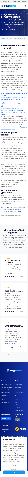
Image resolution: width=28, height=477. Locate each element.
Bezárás (14, 465)
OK (14, 472)
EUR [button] (18, 1)
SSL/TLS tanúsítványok (6, 387)
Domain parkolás (5, 390)
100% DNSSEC (18, 384)
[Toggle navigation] (25, 6)
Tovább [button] (13, 343)
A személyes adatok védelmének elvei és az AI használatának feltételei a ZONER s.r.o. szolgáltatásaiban (13, 100)
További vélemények (14, 355)
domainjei (13, 211)
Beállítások (14, 469)
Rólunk (16, 399)
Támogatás (4, 425)
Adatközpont (18, 390)
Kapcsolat (13, 1)
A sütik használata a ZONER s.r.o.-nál (11, 108)
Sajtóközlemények (19, 405)
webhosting (19, 209)
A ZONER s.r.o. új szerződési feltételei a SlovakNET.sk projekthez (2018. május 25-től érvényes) (13, 112)
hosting (4, 207)
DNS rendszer (18, 387)
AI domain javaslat (19, 392)
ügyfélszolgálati (14, 201)
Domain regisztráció (6, 384)
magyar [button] (24, 1)
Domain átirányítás (5, 392)
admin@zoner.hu (5, 432)
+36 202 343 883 (5, 429)
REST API (3, 399)
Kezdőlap (3, 38)
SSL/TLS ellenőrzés (5, 402)
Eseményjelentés (19, 410)
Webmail (6, 1)
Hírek (16, 402)
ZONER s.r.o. (4, 209)
